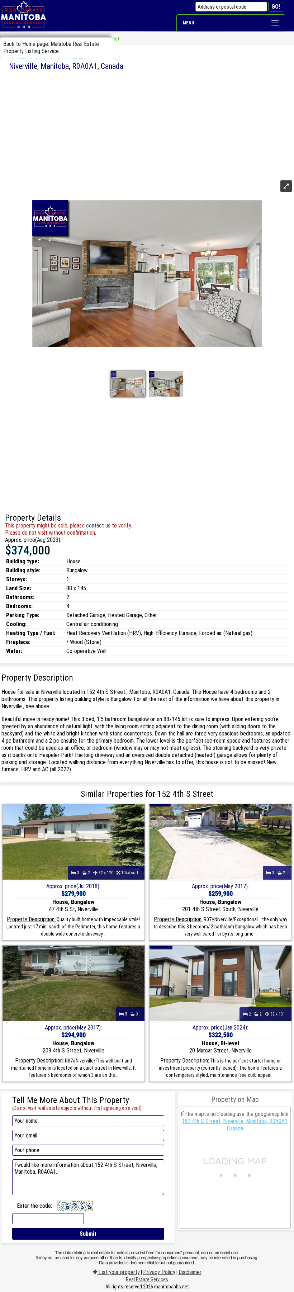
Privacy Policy (159, 1272)
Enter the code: (34, 1205)
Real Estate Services (147, 1279)
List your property (119, 1272)
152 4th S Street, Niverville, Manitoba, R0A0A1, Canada (235, 1125)
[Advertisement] (147, 124)
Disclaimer (190, 1272)
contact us (98, 525)
